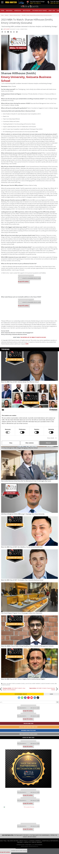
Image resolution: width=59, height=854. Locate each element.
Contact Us (27, 842)
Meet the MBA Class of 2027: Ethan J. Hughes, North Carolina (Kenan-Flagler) (23, 679)
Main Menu (9, 10)
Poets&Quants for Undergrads (39, 835)
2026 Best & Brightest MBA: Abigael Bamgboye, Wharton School (19, 448)
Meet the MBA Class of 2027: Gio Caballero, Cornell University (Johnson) (21, 547)
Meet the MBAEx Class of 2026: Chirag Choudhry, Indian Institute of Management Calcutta (27, 646)
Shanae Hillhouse (5, 684)
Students (6, 15)
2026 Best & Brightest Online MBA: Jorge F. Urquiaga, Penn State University (22, 514)
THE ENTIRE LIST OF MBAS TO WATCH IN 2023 (33, 337)
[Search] (57, 702)
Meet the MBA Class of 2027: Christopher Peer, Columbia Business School (22, 580)
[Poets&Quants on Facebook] (25, 697)
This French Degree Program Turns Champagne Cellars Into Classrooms (21, 613)
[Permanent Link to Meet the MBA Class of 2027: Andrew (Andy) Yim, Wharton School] (29, 366)
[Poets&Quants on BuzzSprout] (22, 697)
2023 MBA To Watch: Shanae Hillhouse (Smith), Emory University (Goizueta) (36, 15)
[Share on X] (5, 32)
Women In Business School (15, 15)
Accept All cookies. (23, 281)
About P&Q (3, 841)
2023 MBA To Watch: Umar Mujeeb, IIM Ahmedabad (14, 688)
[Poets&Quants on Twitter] (19, 697)
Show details (50, 438)
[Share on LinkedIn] (11, 32)
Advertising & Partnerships (50, 841)
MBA (56, 683)
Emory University (36, 683)
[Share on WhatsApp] (14, 32)
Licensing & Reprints (35, 841)
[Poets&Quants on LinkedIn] (34, 697)
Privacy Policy (24, 841)
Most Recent (26, 10)
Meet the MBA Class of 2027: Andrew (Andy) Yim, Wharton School (20, 382)
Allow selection (29, 443)
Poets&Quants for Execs (21, 835)
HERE (26, 344)
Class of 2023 (28, 683)
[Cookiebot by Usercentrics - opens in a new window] (50, 410)
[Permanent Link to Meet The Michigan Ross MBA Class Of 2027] (29, 399)
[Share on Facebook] (2, 32)
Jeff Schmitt (7, 29)
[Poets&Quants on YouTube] (31, 697)
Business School (20, 683)
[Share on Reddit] (17, 32)
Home (2, 10)
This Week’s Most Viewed (39, 10)
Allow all (48, 443)
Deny (10, 443)
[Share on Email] (8, 32)
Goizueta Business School (47, 683)
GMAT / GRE (52, 10)
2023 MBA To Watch (11, 683)
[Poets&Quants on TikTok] (38, 697)
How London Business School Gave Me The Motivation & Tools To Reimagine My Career (26, 481)
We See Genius (32, 837)
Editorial (20, 842)
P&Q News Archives (12, 841)
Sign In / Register (37, 842)
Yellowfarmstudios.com (33, 846)
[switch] (22, 432)
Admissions (17, 10)
